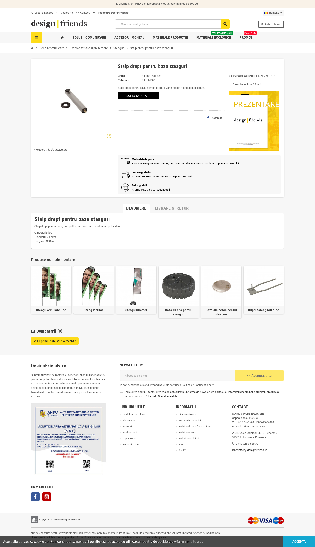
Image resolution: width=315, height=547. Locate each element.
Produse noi (129, 432)
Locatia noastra (42, 12)
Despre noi (66, 12)
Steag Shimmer (136, 310)
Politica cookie (187, 432)
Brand (121, 75)
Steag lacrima (94, 310)
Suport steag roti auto (263, 310)
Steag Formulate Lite (51, 310)
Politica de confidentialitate (195, 426)
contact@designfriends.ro (251, 450)
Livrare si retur (187, 414)
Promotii (127, 426)
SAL (181, 444)
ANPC (182, 450)
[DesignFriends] (59, 23)
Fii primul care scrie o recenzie (54, 341)
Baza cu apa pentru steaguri (178, 312)
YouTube (46, 496)
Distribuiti (216, 118)
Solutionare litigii (189, 438)
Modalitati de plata (133, 414)
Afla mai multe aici (188, 542)
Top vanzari (129, 438)
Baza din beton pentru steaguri (221, 312)
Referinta (123, 80)
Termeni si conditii (190, 420)
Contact (84, 12)
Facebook (35, 496)
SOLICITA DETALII (138, 96)
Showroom (128, 420)
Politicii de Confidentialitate (161, 396)
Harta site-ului (130, 444)
